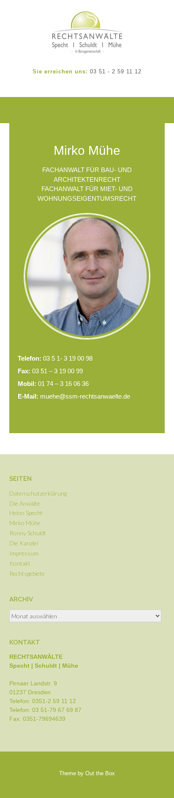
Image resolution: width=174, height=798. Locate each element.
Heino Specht (26, 512)
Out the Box (100, 773)
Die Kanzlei (23, 543)
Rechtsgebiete (27, 573)
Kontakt (19, 563)
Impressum (23, 553)
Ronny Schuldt (27, 532)
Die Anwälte (24, 503)
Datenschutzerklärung (38, 493)
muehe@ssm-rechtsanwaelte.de (74, 396)
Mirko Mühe (25, 522)
